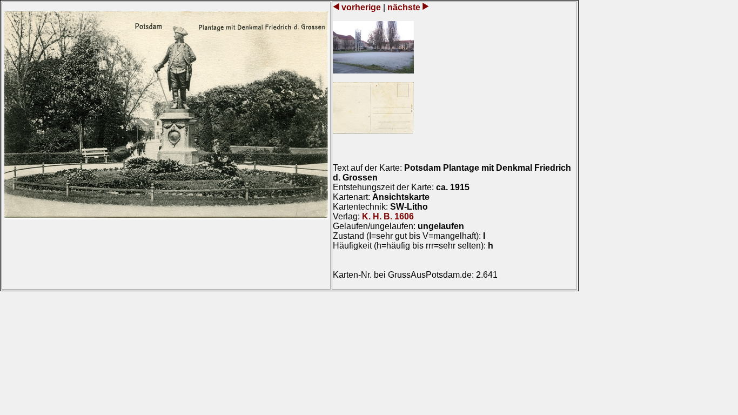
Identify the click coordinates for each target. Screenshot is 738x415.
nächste (403, 7)
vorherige (361, 7)
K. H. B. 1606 (388, 216)
